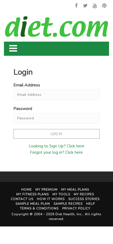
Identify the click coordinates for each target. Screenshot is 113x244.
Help (90, 204)
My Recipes (84, 194)
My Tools (61, 194)
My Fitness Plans (32, 194)
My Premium (46, 189)
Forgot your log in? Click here (56, 152)
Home (26, 189)
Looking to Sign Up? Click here (56, 146)
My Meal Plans (75, 189)
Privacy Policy (76, 208)
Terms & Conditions (39, 208)
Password (22, 109)
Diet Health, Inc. (69, 214)
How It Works (51, 199)
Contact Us (22, 199)
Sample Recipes (68, 204)
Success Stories (84, 199)
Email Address (26, 85)
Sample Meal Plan (33, 204)
